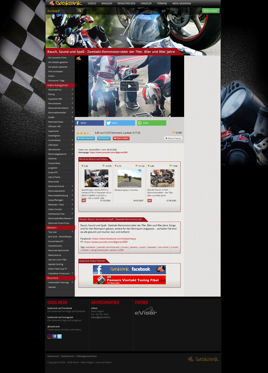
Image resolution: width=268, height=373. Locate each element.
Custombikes (53, 140)
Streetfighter (54, 135)
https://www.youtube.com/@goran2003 (109, 152)
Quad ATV (53, 172)
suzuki (142, 247)
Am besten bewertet (57, 66)
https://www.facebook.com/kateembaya (114, 238)
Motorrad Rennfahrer (57, 108)
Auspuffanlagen (54, 200)
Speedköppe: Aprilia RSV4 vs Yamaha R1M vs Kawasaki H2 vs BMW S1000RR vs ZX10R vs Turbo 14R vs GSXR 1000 (96, 194)
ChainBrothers (55, 245)
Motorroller (53, 181)
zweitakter (90, 247)
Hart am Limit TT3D (57, 259)
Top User (51, 231)
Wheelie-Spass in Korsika (126, 190)
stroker (85, 250)
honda (124, 247)
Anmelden (212, 10)
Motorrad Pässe (54, 121)
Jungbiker (52, 167)
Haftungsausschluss (86, 356)
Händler (146, 3)
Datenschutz (67, 356)
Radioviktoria (54, 255)
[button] (89, 123)
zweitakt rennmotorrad (108, 247)
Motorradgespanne (56, 154)
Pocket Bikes (54, 163)
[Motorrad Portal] (65, 3)
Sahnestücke (53, 149)
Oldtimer (52, 158)
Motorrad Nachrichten (58, 250)
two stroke (163, 247)
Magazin (107, 3)
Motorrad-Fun (54, 89)
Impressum (53, 356)
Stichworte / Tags (56, 80)
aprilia (113, 250)
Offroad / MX (53, 126)
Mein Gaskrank (181, 3)
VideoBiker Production (58, 273)
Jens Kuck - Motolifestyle (59, 236)
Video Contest (54, 209)
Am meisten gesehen (58, 62)
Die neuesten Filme (57, 57)
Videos (92, 3)
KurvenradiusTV (55, 241)
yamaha (133, 247)
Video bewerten (86, 138)
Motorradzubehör (55, 190)
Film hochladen (55, 71)
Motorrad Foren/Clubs (58, 223)
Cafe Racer (52, 144)
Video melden (122, 138)
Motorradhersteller (56, 112)
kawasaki (152, 247)
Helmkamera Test (55, 213)
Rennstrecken (126, 3)
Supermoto (52, 130)
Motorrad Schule (55, 186)
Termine (162, 3)
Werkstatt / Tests (55, 204)
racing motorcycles (99, 250)
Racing (50, 94)
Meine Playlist (174, 138)
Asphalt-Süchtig (55, 264)
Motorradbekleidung (57, 195)
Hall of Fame (54, 177)
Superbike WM (54, 98)
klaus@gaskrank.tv (100, 317)
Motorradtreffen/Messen (58, 218)
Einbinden (104, 138)
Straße (50, 117)
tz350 (121, 250)
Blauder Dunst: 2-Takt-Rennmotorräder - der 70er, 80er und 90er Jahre (160, 192)
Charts (51, 76)
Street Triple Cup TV (57, 268)
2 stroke (174, 247)
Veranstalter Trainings (57, 282)
